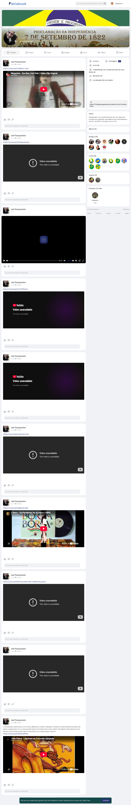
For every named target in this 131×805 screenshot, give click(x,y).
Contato (117, 213)
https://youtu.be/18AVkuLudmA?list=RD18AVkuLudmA (24, 582)
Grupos (91, 175)
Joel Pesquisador (31, 38)
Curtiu (91, 156)
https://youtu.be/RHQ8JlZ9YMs (15, 734)
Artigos (108, 213)
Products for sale (95, 188)
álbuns (91, 129)
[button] (91, 4)
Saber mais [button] (86, 800)
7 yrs (12, 64)
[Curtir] (9, 119)
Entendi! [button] (106, 800)
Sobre (89, 213)
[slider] (32, 261)
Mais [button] (126, 213)
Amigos (92, 137)
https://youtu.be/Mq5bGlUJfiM (15, 508)
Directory (98, 213)
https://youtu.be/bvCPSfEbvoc (15, 289)
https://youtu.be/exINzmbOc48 (16, 434)
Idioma (127, 209)
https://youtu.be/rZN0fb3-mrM (15, 68)
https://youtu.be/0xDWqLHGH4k (16, 142)
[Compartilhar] (13, 119)
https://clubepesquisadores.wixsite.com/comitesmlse (108, 105)
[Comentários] (9, 119)
